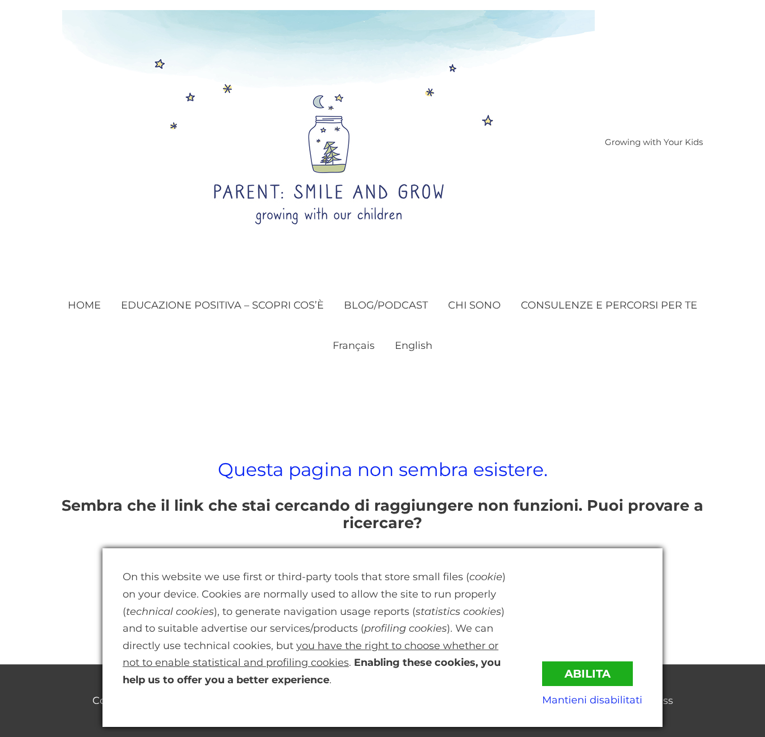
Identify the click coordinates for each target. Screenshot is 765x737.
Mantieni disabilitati (592, 700)
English (413, 345)
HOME (84, 305)
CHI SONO (474, 305)
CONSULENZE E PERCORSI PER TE (609, 305)
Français (354, 345)
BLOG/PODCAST (386, 305)
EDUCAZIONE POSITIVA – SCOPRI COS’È (222, 305)
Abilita (587, 673)
